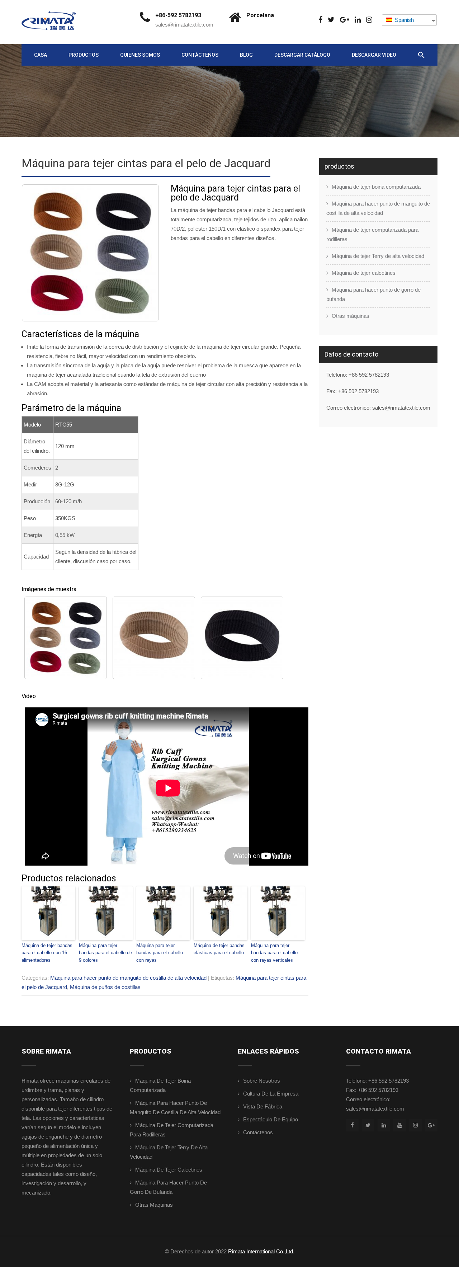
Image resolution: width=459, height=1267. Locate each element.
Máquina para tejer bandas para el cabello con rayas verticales (274, 953)
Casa (40, 55)
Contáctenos (199, 55)
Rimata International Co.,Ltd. (261, 1251)
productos (83, 55)
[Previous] (36, 253)
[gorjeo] (331, 20)
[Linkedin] (358, 20)
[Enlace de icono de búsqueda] (421, 55)
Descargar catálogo (302, 55)
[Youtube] (399, 1125)
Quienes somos (140, 55)
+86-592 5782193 (178, 15)
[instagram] (369, 20)
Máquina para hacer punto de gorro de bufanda (373, 294)
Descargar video (374, 55)
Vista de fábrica (262, 1106)
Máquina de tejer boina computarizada (376, 187)
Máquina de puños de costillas (105, 987)
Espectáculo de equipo (270, 1119)
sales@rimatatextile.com (184, 25)
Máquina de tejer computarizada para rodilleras (372, 234)
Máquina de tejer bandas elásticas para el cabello (219, 949)
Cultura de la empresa (270, 1094)
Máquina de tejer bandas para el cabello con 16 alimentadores (47, 953)
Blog (246, 55)
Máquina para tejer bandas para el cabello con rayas (159, 953)
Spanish (403, 20)
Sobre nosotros (261, 1081)
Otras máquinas (350, 316)
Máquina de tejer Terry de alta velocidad (378, 256)
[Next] (144, 253)
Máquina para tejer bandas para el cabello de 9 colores (105, 953)
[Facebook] (320, 20)
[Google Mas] (344, 20)
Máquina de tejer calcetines (364, 273)
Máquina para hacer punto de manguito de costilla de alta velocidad (128, 978)
